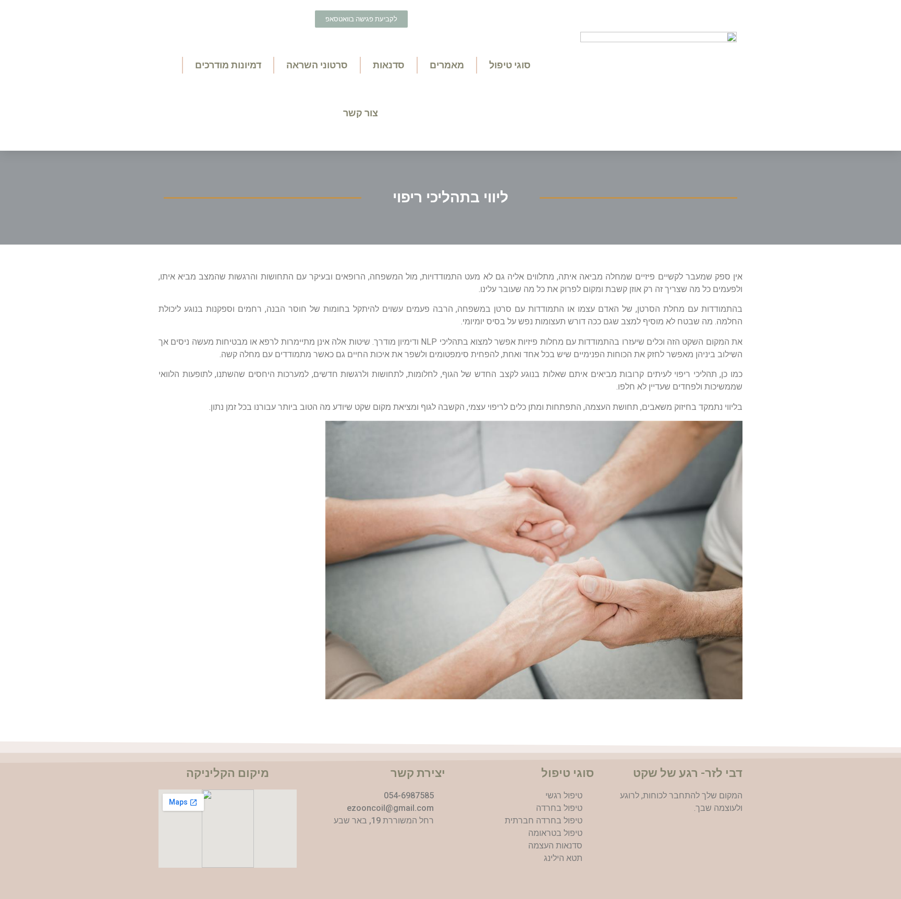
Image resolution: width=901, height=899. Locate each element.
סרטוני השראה (317, 64)
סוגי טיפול (510, 64)
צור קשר (360, 112)
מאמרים (447, 64)
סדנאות (389, 64)
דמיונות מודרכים (228, 64)
